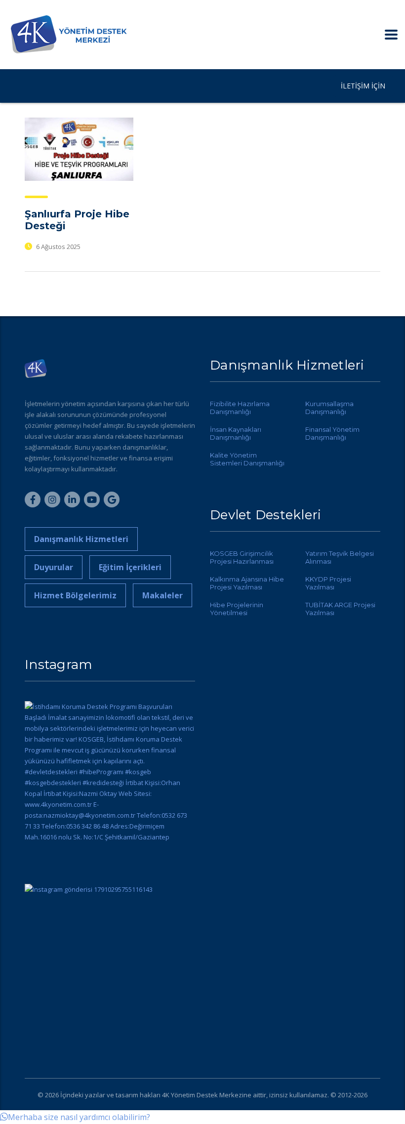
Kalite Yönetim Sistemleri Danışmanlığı (247, 459)
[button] (75, 1117)
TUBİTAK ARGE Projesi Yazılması (340, 609)
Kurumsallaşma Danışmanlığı (329, 408)
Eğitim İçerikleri (130, 567)
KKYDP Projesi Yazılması (328, 583)
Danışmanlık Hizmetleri (81, 539)
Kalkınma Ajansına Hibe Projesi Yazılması (247, 583)
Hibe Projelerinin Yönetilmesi (236, 609)
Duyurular (53, 567)
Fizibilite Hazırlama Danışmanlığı (240, 408)
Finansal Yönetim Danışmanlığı (332, 433)
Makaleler (162, 595)
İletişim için (363, 85)
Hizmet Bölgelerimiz (75, 595)
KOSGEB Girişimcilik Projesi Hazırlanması (242, 557)
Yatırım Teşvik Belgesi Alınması (339, 557)
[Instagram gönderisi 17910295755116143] (110, 969)
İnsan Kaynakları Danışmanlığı (235, 433)
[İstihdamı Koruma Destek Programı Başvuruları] (110, 786)
